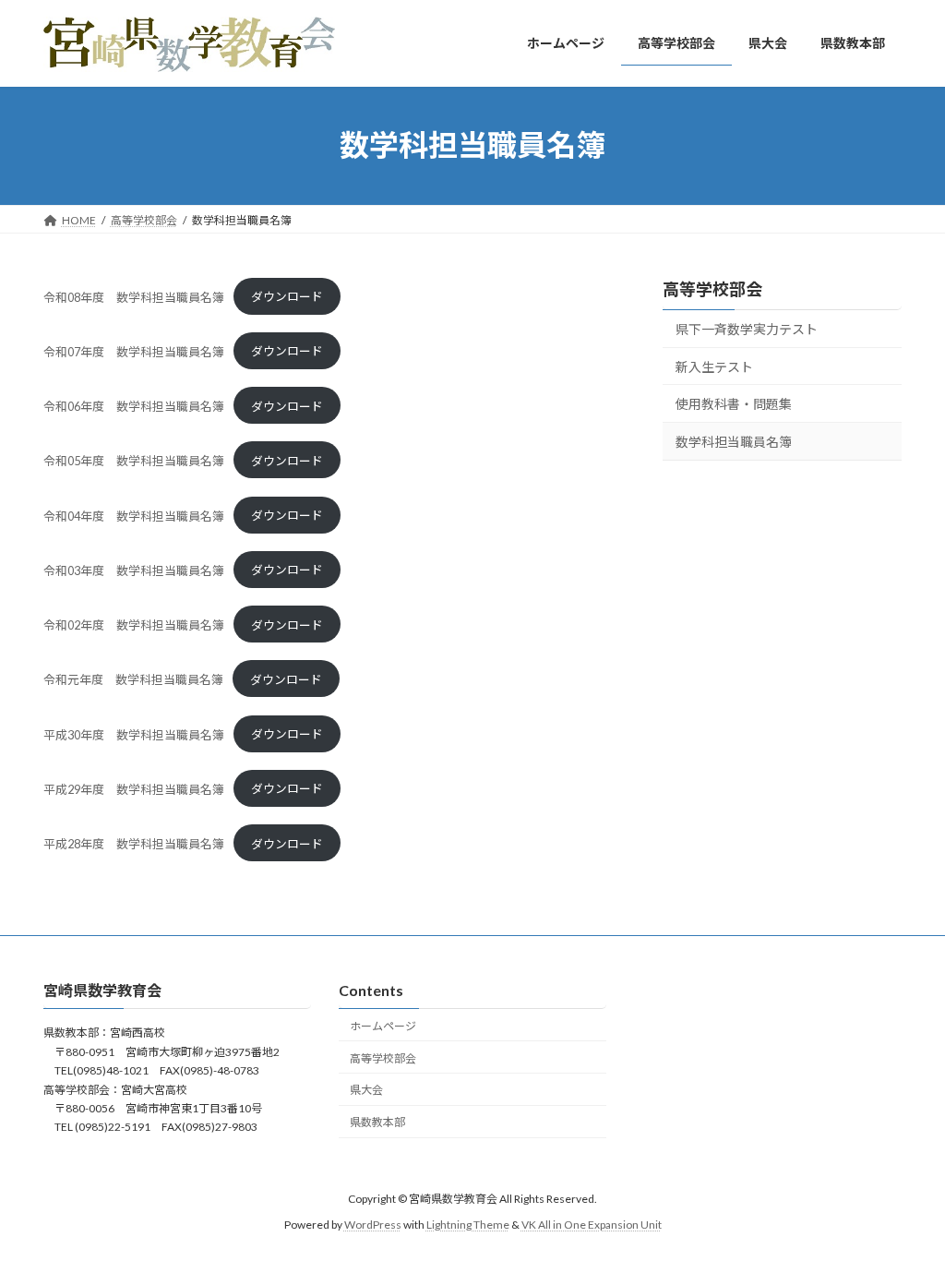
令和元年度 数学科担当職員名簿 (133, 679)
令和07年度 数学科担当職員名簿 (133, 350)
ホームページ (383, 1026)
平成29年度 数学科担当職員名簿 (133, 788)
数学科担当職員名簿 (734, 441)
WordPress (372, 1224)
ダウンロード (287, 296)
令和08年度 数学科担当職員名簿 (133, 296)
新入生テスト (714, 366)
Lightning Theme (467, 1224)
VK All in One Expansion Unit (591, 1224)
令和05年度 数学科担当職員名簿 (133, 460)
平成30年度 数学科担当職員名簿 (133, 734)
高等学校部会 (712, 289)
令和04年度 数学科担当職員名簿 (133, 515)
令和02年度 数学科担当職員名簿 (133, 625)
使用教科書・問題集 (734, 404)
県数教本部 (377, 1122)
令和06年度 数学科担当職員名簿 (133, 406)
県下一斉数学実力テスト (747, 329)
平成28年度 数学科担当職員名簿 (133, 843)
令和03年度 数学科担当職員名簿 (133, 569)
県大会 (366, 1091)
